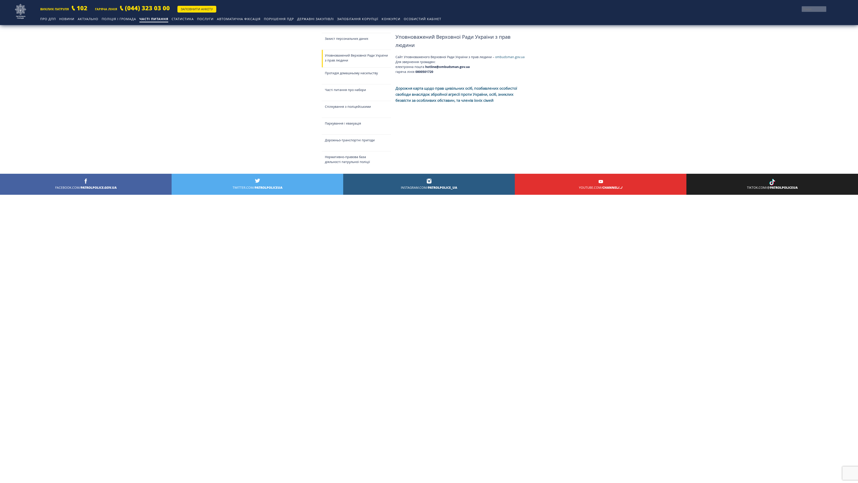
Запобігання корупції (357, 19)
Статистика (183, 19)
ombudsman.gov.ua (510, 57)
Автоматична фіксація (239, 19)
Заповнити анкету (197, 9)
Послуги (205, 19)
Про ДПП (48, 19)
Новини (66, 19)
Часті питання (153, 19)
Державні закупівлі (315, 19)
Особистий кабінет (422, 19)
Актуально (88, 19)
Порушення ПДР (279, 19)
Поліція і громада (119, 19)
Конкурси (391, 19)
